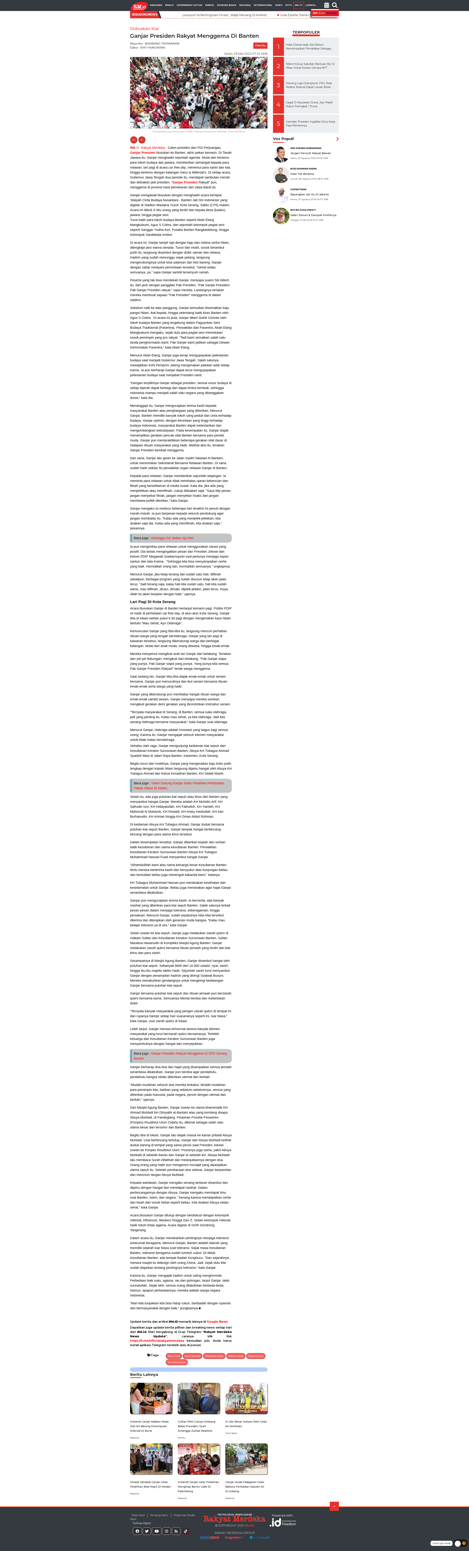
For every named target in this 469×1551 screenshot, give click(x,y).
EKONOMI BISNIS (226, 5)
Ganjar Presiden (185, 182)
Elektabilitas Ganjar (214, 1356)
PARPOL (209, 5)
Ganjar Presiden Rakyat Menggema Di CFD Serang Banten (180, 1056)
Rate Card (138, 1515)
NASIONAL (245, 5)
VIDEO (278, 5)
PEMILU (169, 5)
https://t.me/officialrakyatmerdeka (157, 1340)
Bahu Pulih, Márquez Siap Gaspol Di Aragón (284, 15)
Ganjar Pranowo (142, 152)
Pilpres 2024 (174, 1356)
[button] (326, 5)
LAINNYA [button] (310, 5)
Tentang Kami (159, 1515)
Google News (217, 1321)
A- (142, 139)
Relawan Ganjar (235, 1356)
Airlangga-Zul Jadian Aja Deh (164, 538)
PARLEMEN (156, 5)
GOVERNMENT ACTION (189, 5)
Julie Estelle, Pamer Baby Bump (215, 15)
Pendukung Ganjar (177, 1362)
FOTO (288, 5)
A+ (133, 139)
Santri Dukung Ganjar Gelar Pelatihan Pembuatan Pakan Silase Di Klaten (179, 785)
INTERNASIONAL (263, 5)
